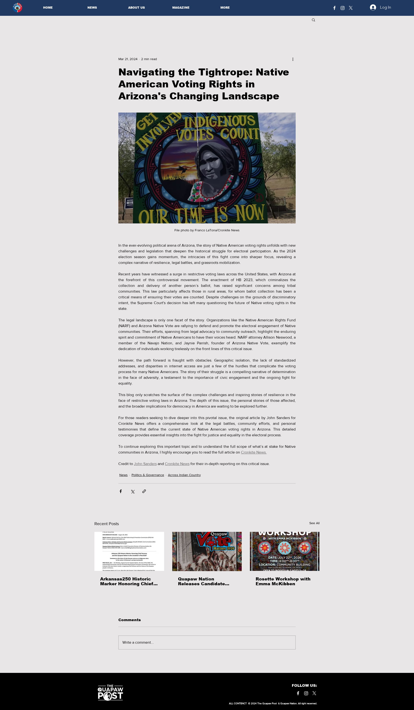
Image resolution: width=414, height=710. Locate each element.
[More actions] (293, 59)
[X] (350, 8)
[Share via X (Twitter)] (132, 491)
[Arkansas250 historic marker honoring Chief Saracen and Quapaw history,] (129, 551)
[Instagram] (342, 8)
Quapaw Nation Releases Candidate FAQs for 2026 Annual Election (203, 581)
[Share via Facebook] (120, 491)
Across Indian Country (184, 475)
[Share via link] (144, 491)
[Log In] (372, 7)
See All (314, 523)
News (123, 475)
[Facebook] (334, 8)
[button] (313, 20)
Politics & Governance (148, 475)
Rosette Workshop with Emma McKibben (283, 581)
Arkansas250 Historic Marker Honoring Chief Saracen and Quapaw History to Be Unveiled (127, 581)
